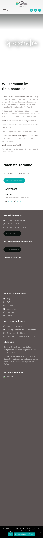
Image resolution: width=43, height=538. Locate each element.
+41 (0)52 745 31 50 (14, 224)
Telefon (19, 201)
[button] (14, 180)
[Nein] (41, 532)
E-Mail (10, 201)
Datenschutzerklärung (24, 534)
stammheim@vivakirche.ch (17, 220)
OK (10, 534)
